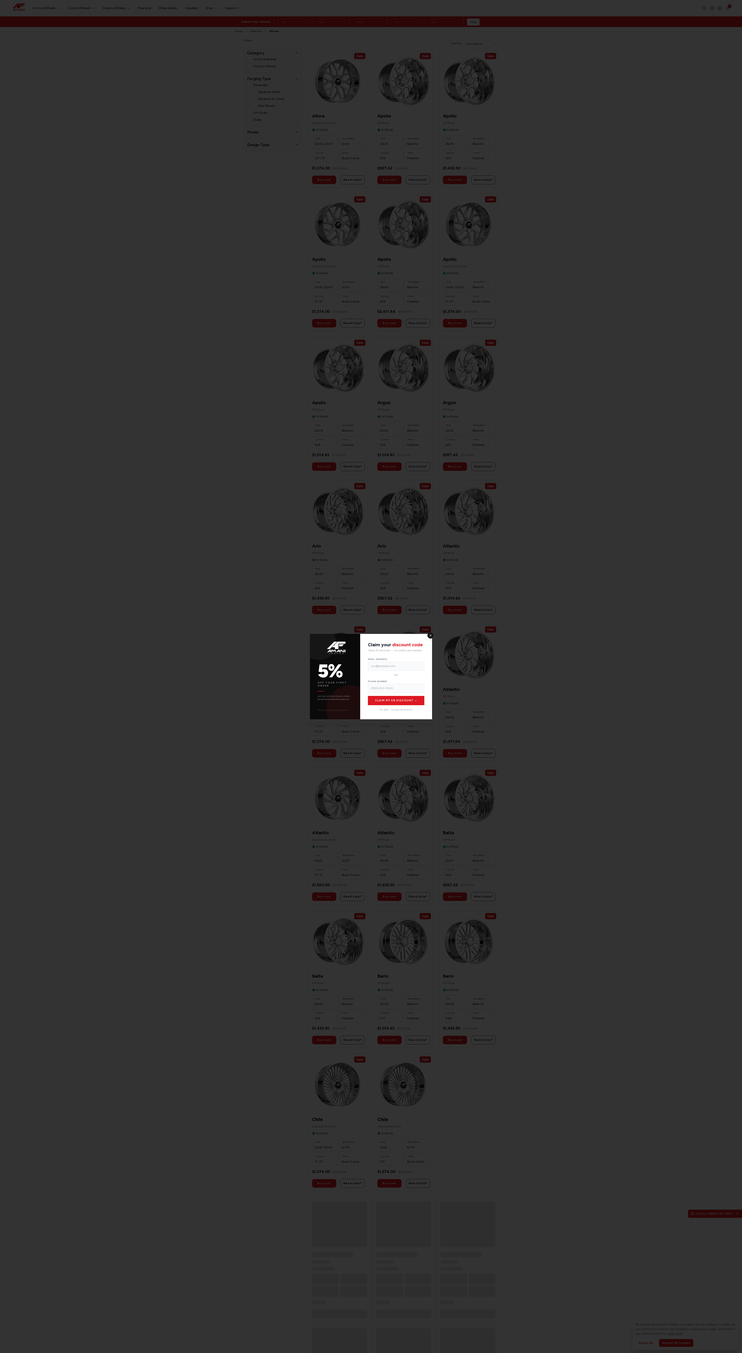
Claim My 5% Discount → (396, 700)
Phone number (377, 681)
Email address (377, 659)
